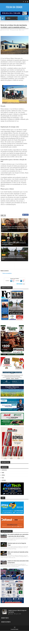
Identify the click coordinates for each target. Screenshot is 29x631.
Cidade (22, 30)
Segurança (4, 480)
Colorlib (16, 629)
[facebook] (23, 1)
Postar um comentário (7, 273)
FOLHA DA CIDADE (14, 7)
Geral (3, 477)
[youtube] (27, 1)
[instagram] (25, 1)
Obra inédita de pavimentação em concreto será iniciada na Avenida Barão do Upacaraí (14, 243)
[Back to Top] (15, 627)
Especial (3, 475)
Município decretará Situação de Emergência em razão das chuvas (13, 258)
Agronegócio (4, 470)
